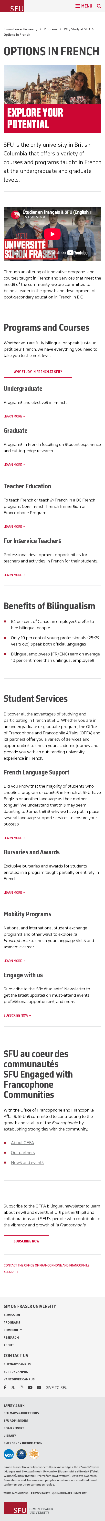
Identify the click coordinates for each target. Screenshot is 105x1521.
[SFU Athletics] (9, 1454)
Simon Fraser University (20, 29)
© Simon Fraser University (69, 1493)
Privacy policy (40, 1493)
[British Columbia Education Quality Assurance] (21, 1454)
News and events (27, 1162)
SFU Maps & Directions (21, 1413)
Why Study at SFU (77, 29)
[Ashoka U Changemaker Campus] (34, 1454)
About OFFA (22, 1142)
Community (13, 1330)
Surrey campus (16, 1372)
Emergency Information (23, 1443)
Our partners (23, 1152)
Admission (12, 1315)
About (9, 1345)
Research (11, 1337)
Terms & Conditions (16, 1493)
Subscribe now (16, 1015)
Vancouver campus (19, 1379)
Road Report (14, 1428)
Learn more (13, 416)
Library (10, 1436)
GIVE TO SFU (56, 1387)
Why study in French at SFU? (38, 372)
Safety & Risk (14, 1405)
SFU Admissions (16, 1421)
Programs (51, 29)
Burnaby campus (17, 1364)
